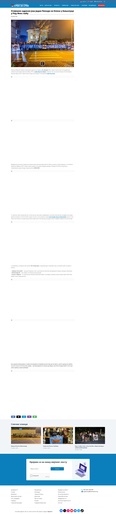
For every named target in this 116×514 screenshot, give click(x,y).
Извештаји (65, 5)
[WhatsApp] (34, 417)
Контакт (60, 503)
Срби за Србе (48, 5)
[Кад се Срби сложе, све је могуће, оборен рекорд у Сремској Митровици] (90, 435)
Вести (41, 5)
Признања (14, 494)
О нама (13, 492)
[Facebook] (13, 417)
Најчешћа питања (63, 496)
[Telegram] (24, 417)
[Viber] (29, 417)
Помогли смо (75, 5)
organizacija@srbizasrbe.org (90, 491)
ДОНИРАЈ (102, 5)
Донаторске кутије (16, 496)
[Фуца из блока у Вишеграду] (26, 435)
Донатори (37, 496)
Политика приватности (64, 500)
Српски (84, 1)
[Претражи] (104, 1)
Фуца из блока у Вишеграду (19, 446)
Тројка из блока (39, 494)
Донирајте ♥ (14, 490)
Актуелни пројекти (63, 494)
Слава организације (16, 503)
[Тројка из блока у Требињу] (58, 435)
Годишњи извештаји (40, 503)
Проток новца (38, 498)
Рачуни (36, 500)
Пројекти (56, 5)
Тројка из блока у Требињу (50, 446)
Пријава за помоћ (63, 490)
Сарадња (13, 500)
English (91, 1)
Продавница (92, 5)
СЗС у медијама (15, 498)
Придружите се (62, 498)
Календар (84, 5)
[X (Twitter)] (18, 417)
